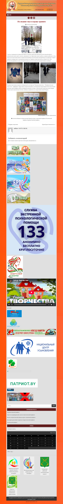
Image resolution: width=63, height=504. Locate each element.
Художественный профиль (33, 120)
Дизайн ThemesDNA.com (31, 501)
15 (10, 443)
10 (24, 440)
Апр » (11, 451)
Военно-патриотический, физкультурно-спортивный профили (31, 118)
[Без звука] (51, 304)
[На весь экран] (54, 304)
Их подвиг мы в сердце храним (31, 21)
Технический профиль (12, 422)
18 (31, 443)
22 (10, 445)
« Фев (8, 451)
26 (38, 445)
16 (17, 443)
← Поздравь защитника (12, 124)
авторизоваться (32, 140)
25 (31, 445)
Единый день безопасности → (49, 124)
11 (31, 440)
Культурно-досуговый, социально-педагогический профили (21, 420)
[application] (31, 292)
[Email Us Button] (34, 18)
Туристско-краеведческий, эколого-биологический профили (21, 414)
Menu (10, 15)
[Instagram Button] (29, 18)
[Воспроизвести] (9, 304)
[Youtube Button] (31, 18)
